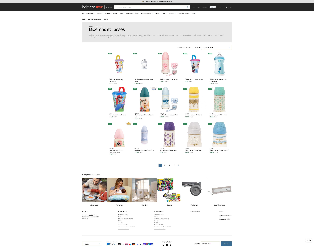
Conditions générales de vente (125, 218)
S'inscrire (226, 243)
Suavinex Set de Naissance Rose (169, 79)
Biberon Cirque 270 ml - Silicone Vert (144, 116)
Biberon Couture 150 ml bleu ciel (219, 150)
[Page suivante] (178, 165)
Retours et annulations (123, 229)
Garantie (120, 220)
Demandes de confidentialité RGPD (126, 227)
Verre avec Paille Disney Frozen (194, 79)
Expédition (120, 222)
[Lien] (157, 1)
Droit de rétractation (123, 224)
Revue (119, 216)
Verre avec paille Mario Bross (118, 115)
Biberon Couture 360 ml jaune (193, 115)
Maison (91, 26)
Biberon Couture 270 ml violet (168, 150)
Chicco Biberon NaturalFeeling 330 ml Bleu (218, 80)
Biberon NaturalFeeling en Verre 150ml (144, 80)
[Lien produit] (119, 69)
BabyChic (91, 215)
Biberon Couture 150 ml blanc (193, 150)
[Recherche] (188, 7)
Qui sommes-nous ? (123, 214)
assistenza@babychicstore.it (225, 216)
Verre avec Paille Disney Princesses (116, 80)
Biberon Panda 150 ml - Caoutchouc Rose (116, 151)
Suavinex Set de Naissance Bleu (169, 115)
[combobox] (152, 7)
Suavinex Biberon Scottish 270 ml (144, 150)
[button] (230, 7)
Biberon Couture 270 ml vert (218, 115)
